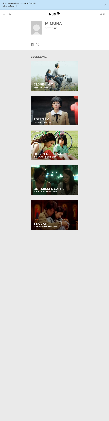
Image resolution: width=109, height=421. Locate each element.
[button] (4, 14)
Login (103, 14)
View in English (10, 6)
